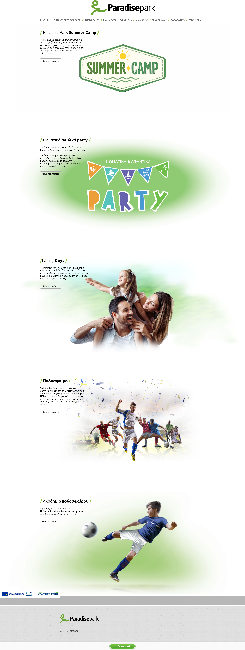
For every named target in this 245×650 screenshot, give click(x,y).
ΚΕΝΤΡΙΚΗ (45, 20)
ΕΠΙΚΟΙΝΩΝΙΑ (195, 20)
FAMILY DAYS (109, 20)
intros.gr (74, 631)
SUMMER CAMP (159, 20)
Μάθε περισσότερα (50, 61)
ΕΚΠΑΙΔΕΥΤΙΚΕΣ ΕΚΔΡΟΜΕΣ (67, 20)
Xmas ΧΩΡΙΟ (142, 20)
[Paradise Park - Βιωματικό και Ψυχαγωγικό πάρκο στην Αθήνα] (122, 7)
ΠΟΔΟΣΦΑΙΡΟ (178, 20)
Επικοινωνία (124, 646)
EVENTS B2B (126, 20)
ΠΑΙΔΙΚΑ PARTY (91, 20)
